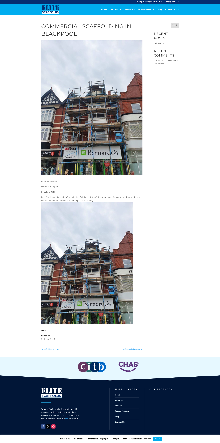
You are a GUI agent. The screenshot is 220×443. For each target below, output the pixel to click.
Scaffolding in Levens (50, 349)
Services (130, 10)
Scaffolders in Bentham (132, 349)
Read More (147, 439)
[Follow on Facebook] (43, 426)
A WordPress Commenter (164, 60)
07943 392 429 (172, 2)
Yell (66, 418)
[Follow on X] (48, 426)
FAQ (159, 10)
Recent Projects (122, 411)
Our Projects (146, 10)
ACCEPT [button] (157, 439)
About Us (116, 10)
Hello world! (159, 43)
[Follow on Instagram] (53, 426)
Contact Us (172, 10)
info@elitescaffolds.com (149, 2)
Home (104, 10)
